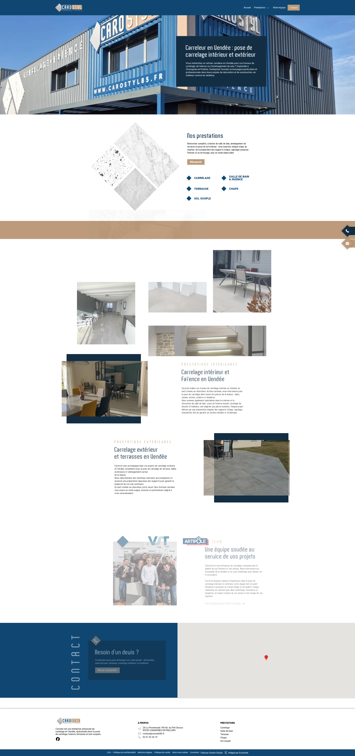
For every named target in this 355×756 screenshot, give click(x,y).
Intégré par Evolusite (238, 752)
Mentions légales (145, 752)
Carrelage (225, 727)
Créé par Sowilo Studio (212, 752)
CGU (109, 752)
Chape (223, 737)
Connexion (194, 752)
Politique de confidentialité (124, 752)
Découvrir (196, 162)
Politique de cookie (162, 752)
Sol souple (225, 741)
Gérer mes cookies (180, 752)
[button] (266, 657)
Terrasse (224, 734)
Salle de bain (226, 731)
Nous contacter (107, 670)
